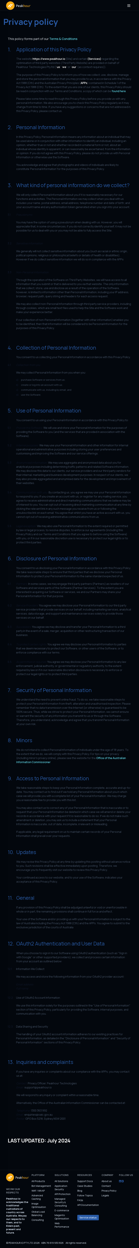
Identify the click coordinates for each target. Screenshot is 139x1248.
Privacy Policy (109, 1190)
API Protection (63, 1194)
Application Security (61, 1187)
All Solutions (61, 1181)
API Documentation (88, 1205)
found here (119, 91)
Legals (105, 1195)
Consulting (38, 1219)
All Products (38, 1181)
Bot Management (41, 1185)
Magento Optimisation (62, 1216)
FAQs (80, 1200)
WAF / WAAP (38, 1190)
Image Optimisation (39, 1205)
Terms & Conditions (63, 39)
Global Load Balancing (38, 1213)
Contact (106, 1185)
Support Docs (85, 1181)
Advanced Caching (37, 1197)
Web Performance (62, 1225)
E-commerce (62, 1210)
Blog (79, 1190)
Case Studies (84, 1185)
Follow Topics (85, 1195)
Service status (88, 1217)
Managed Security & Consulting (61, 1202)
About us (107, 1181)
